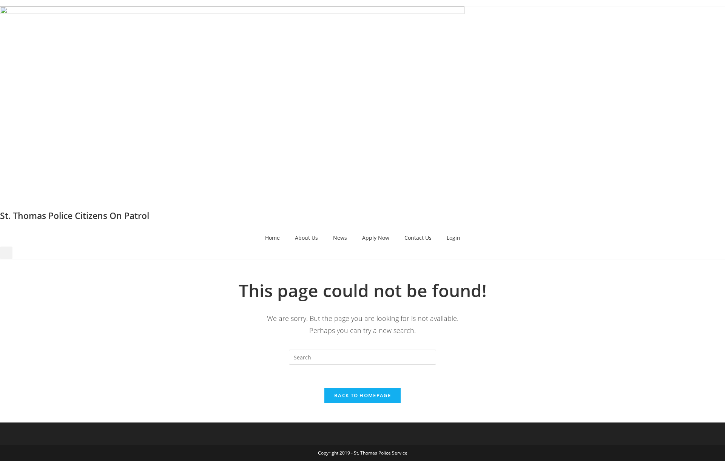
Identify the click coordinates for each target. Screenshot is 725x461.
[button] (6, 253)
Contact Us (418, 237)
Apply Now (375, 237)
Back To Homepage (362, 395)
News (340, 237)
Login (453, 237)
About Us (306, 237)
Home (272, 237)
